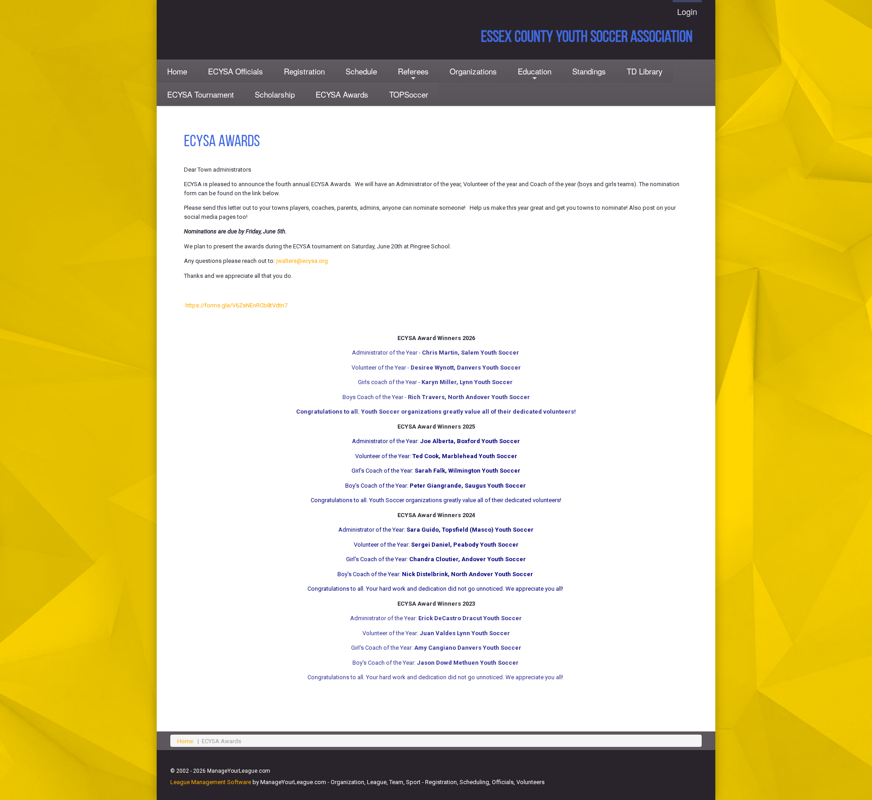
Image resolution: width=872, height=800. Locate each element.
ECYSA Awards (342, 94)
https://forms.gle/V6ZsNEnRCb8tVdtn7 (236, 305)
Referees (413, 74)
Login (687, 11)
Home (177, 71)
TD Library (645, 71)
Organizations (473, 71)
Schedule (361, 71)
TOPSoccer (408, 94)
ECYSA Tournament (200, 94)
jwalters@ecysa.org (302, 260)
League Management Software (210, 782)
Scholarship (275, 94)
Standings (589, 71)
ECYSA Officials (235, 71)
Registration (304, 71)
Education (534, 74)
